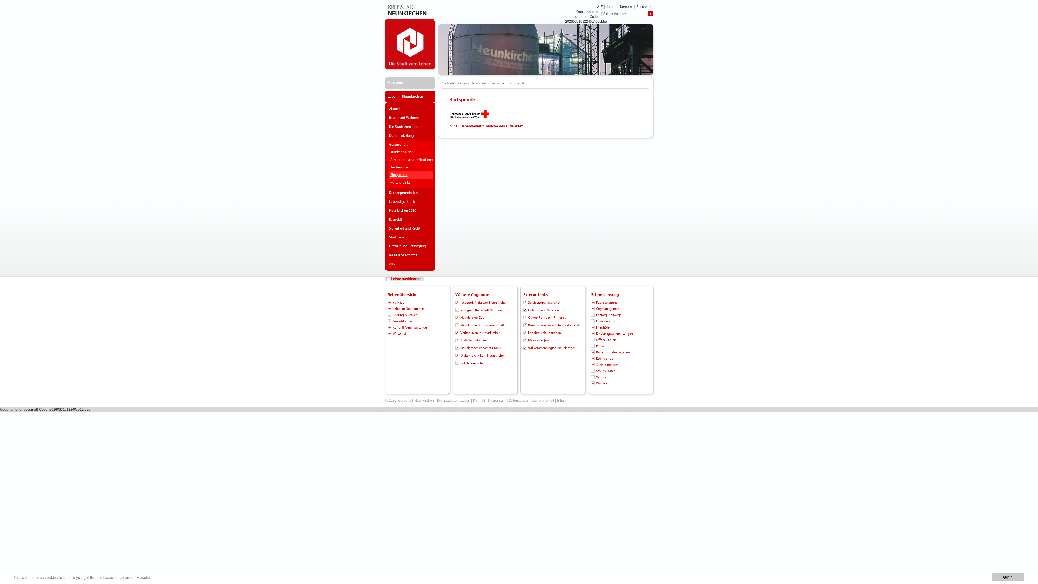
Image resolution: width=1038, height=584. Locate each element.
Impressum (497, 401)
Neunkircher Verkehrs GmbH (480, 348)
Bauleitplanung (607, 302)
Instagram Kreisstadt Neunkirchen (484, 310)
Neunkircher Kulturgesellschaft (482, 325)
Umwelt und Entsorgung (407, 246)
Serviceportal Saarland (544, 302)
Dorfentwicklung (401, 136)
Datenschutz (518, 401)
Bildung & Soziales (406, 315)
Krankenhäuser (401, 152)
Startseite (644, 7)
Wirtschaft (400, 334)
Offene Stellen (606, 340)
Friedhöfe (603, 327)
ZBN (392, 264)
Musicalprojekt (538, 340)
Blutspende (399, 175)
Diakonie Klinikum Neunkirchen (482, 355)
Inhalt (611, 7)
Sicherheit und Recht (404, 228)
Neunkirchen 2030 (402, 210)
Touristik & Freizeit (405, 321)
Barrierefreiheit (542, 401)
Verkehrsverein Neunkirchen (480, 333)
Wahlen (601, 383)
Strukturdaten (606, 371)
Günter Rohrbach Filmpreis (547, 318)
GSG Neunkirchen (472, 363)
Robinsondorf (606, 358)
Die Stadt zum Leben (405, 127)
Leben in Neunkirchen (405, 96)
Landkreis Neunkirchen (544, 333)
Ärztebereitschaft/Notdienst (410, 160)
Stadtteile (396, 237)
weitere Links (400, 182)
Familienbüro (605, 321)
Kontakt (626, 7)
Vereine (601, 377)
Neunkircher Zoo (472, 318)
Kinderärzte (399, 167)
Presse (600, 346)
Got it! (1008, 577)
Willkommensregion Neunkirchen (552, 348)
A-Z (600, 7)
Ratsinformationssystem (613, 352)
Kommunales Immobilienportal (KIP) (553, 325)
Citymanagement (608, 309)
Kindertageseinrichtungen (614, 334)
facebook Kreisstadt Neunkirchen (483, 302)
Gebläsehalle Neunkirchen (546, 310)
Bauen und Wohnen (404, 118)
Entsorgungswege (608, 315)
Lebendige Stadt (402, 202)
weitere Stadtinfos (403, 255)
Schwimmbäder (607, 365)
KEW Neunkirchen (473, 340)
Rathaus (398, 302)
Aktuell (394, 109)
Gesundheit (398, 144)
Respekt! (395, 219)
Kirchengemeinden (403, 193)
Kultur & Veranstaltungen (411, 327)
